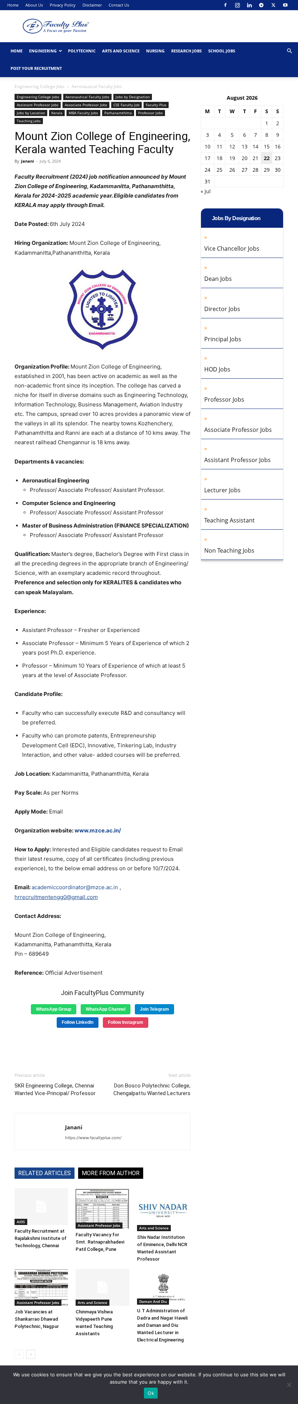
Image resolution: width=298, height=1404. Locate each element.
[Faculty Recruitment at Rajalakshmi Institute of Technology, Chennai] (41, 1206)
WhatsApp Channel (105, 1009)
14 (255, 146)
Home (13, 5)
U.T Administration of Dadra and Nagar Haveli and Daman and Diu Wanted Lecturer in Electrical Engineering (162, 1325)
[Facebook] (225, 5)
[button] (289, 51)
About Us (34, 5)
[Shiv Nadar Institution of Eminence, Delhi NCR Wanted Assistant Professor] (163, 1209)
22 (267, 158)
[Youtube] (285, 5)
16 (278, 146)
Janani (27, 161)
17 (207, 158)
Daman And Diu (153, 1301)
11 (219, 146)
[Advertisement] (102, 1047)
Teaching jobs (29, 120)
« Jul (206, 191)
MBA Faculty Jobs (83, 112)
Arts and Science (121, 50)
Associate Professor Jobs (86, 104)
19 (232, 158)
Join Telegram (154, 1009)
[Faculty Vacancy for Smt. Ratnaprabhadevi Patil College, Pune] (102, 1208)
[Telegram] (261, 5)
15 (267, 146)
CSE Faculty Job (126, 104)
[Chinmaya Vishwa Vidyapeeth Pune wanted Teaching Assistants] (102, 1287)
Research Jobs (186, 50)
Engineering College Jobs (40, 86)
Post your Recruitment (36, 68)
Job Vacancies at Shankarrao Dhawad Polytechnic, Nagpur (37, 1319)
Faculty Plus (156, 104)
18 (219, 158)
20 (244, 158)
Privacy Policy (63, 5)
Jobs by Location (31, 112)
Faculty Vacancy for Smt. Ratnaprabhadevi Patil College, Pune (100, 1242)
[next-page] (30, 1354)
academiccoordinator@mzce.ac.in (75, 887)
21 (255, 158)
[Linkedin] (249, 5)
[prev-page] (19, 1354)
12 (232, 146)
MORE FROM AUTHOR (111, 1173)
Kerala (57, 112)
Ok (151, 1393)
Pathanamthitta (118, 112)
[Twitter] (273, 5)
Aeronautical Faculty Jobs (87, 96)
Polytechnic (82, 50)
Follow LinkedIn (77, 1022)
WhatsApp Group (53, 1009)
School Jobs (221, 50)
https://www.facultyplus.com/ (93, 1137)
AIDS (21, 1221)
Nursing (155, 50)
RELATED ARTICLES (44, 1173)
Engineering (43, 50)
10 (207, 146)
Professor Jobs (150, 112)
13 (244, 146)
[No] (289, 1384)
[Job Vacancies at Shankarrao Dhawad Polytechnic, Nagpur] (41, 1287)
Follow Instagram (125, 1022)
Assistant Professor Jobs (38, 104)
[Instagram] (237, 5)
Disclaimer (92, 5)
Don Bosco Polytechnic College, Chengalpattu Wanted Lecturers (151, 1089)
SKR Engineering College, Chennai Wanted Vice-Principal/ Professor (55, 1089)
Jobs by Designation (133, 96)
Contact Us (119, 5)
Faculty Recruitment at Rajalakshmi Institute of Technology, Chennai (41, 1238)
